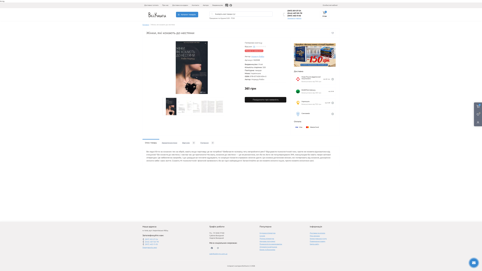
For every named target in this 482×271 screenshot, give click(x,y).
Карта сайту (314, 244)
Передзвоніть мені (149, 247)
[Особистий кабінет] (478, 122)
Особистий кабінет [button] (330, 5)
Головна (145, 25)
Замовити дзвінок (294, 18)
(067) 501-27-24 (294, 11)
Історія (262, 236)
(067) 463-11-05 (294, 16)
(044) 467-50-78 (294, 13)
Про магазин (315, 236)
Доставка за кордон (180, 5)
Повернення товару (317, 241)
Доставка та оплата (317, 233)
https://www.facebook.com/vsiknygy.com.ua (211, 248)
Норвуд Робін (257, 56)
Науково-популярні (267, 241)
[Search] (212, 14)
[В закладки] (333, 33)
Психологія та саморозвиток (271, 244)
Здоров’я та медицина (268, 247)
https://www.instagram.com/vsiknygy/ (217, 248)
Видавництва (217, 5)
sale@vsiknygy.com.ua (218, 254)
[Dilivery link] (333, 79)
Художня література (267, 233)
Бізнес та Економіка (267, 250)
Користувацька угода (318, 239)
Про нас (165, 5)
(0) (254, 46)
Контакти (195, 5)
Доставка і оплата (151, 5)
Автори (206, 5)
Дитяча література (267, 239)
